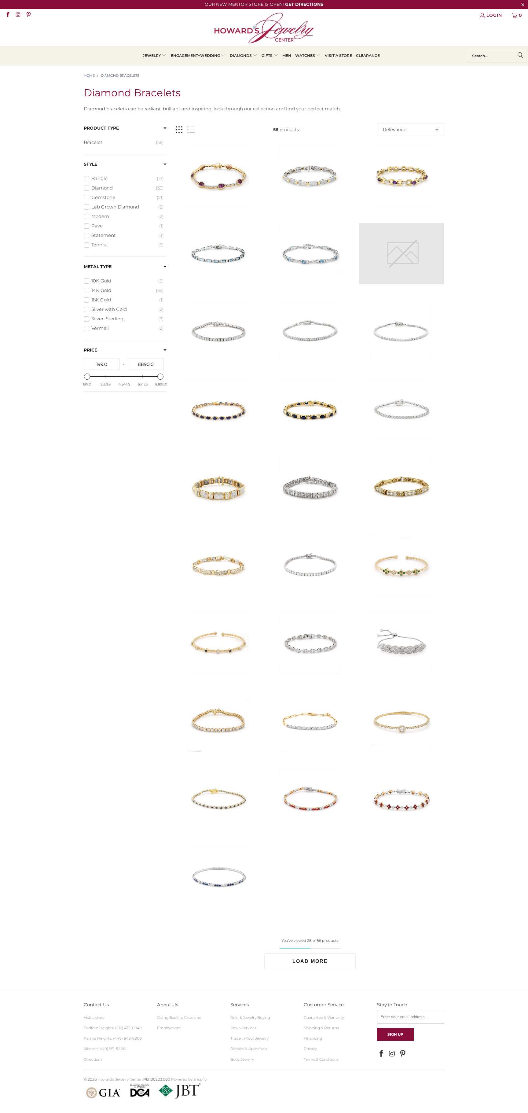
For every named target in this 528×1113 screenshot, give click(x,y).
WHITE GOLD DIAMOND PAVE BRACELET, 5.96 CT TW (310, 487)
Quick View (219, 202)
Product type (101, 128)
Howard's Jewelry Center (119, 1079)
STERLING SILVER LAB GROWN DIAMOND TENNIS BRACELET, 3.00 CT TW (310, 331)
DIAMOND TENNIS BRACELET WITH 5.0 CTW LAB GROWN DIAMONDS (310, 565)
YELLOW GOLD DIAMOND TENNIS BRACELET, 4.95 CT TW (218, 721)
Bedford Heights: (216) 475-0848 (113, 1028)
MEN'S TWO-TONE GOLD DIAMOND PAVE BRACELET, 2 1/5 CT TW (310, 175)
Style (90, 164)
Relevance (394, 129)
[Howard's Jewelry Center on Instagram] (18, 15)
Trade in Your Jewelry (249, 1038)
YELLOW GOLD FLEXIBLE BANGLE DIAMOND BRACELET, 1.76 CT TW (401, 721)
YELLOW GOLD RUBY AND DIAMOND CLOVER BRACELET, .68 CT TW (401, 799)
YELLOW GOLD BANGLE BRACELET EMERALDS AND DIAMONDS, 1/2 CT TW (401, 565)
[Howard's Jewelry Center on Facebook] (8, 15)
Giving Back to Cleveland (179, 1017)
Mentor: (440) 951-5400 (105, 1048)
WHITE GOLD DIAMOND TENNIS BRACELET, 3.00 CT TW (401, 409)
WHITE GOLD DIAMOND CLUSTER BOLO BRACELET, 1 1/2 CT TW (401, 643)
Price (90, 350)
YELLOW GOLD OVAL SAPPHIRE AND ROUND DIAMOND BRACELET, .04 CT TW (218, 409)
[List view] (191, 129)
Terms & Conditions (321, 1059)
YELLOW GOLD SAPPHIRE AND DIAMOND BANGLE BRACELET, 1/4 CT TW (218, 643)
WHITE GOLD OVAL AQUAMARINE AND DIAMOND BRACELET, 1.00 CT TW (310, 253)
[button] (155, 55)
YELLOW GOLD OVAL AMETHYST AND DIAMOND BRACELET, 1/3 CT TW (401, 175)
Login (494, 15)
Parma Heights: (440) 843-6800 (113, 1038)
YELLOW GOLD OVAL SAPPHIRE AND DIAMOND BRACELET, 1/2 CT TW (310, 409)
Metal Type (98, 266)
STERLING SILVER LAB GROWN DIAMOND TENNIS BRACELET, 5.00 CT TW (218, 331)
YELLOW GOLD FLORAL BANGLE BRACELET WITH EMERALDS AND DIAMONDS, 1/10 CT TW (401, 253)
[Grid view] (179, 129)
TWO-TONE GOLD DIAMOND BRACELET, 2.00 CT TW (218, 565)
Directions (93, 1059)
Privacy (310, 1048)
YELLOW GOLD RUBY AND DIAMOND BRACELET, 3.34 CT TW (218, 175)
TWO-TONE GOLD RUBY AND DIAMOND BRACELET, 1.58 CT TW (310, 799)
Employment (169, 1028)
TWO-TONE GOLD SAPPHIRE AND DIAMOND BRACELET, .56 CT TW (218, 799)
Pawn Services (243, 1028)
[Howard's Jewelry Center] (264, 29)
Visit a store (94, 1017)
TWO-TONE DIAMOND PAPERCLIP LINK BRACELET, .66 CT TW (310, 721)
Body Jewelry (242, 1059)
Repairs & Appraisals (248, 1048)
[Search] (520, 55)
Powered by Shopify (189, 1079)
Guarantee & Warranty (324, 1017)
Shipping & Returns (321, 1028)
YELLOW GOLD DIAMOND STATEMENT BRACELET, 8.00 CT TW (218, 487)
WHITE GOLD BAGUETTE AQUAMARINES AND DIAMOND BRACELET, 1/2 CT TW (218, 253)
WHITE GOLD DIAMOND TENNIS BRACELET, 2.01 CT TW (310, 643)
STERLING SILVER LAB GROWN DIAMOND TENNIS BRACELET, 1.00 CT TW (401, 331)
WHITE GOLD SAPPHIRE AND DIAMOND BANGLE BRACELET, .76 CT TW (218, 877)
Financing (313, 1038)
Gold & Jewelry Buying (250, 1017)
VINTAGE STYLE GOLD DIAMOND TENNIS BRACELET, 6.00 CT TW (401, 487)
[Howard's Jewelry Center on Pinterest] (28, 15)
